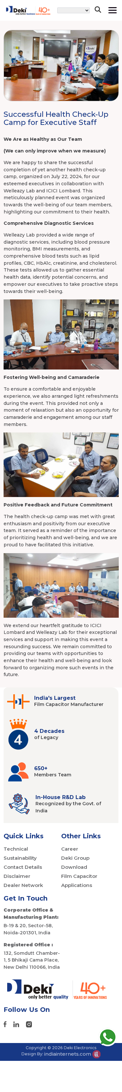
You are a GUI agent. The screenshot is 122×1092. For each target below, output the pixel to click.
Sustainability (20, 858)
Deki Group (75, 858)
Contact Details (23, 867)
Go (94, 30)
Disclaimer (17, 876)
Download (74, 867)
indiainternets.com (68, 1054)
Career (69, 849)
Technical (16, 849)
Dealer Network (23, 885)
